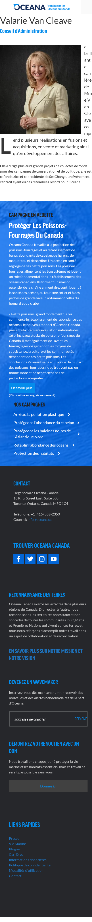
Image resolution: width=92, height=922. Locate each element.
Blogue (14, 849)
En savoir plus (22, 388)
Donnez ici (48, 786)
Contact (15, 876)
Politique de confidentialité (29, 865)
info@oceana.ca (40, 519)
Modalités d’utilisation (26, 870)
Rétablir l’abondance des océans (41, 445)
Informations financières (27, 860)
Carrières (16, 854)
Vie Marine (17, 843)
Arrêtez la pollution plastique (39, 414)
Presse (14, 838)
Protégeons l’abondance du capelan (43, 422)
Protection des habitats (34, 453)
